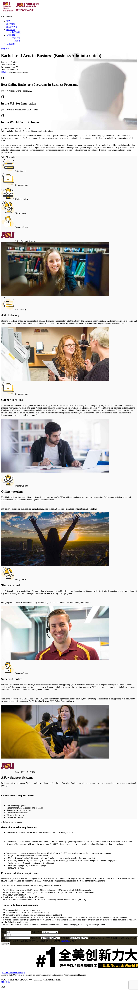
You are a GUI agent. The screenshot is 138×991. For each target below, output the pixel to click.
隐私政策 (65, 940)
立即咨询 (5, 944)
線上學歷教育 (12, 27)
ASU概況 (10, 35)
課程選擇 (10, 24)
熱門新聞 (16, 32)
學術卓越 (16, 38)
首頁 (8, 21)
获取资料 (10, 44)
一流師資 (16, 41)
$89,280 (5, 72)
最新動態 (10, 29)
